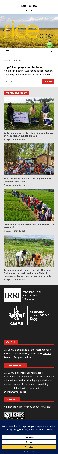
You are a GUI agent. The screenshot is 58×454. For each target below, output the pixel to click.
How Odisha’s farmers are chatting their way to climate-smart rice (29, 159)
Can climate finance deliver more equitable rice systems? (29, 205)
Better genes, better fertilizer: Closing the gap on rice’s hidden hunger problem (29, 113)
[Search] (51, 51)
